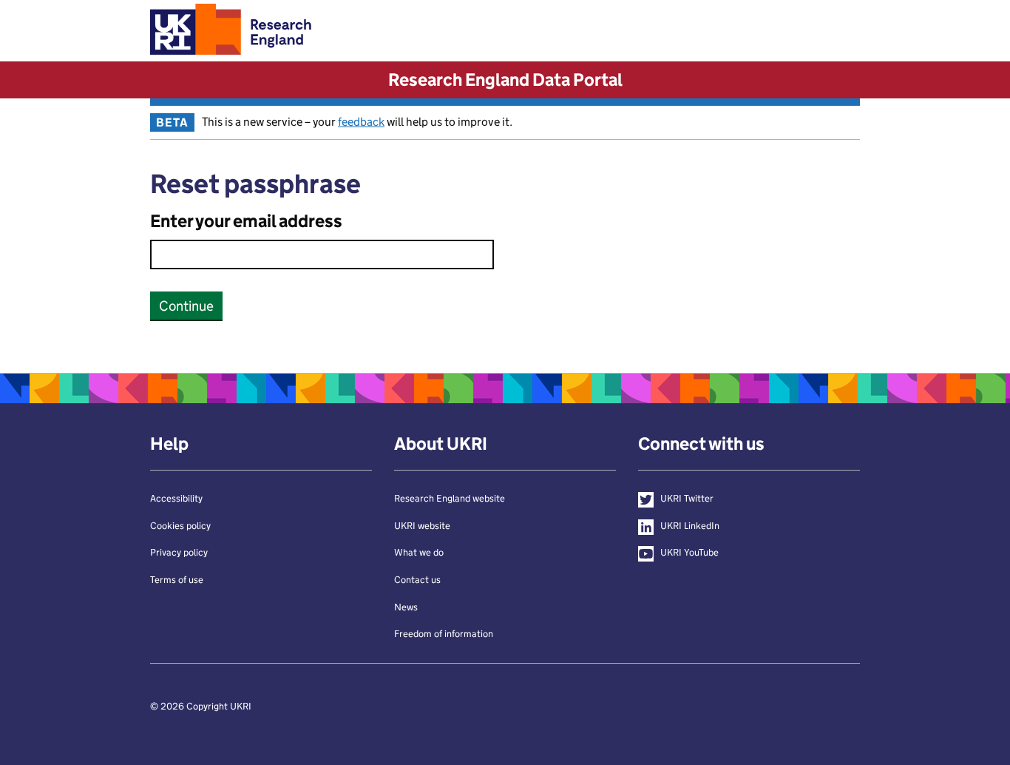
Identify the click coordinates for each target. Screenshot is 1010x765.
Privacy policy (179, 552)
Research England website (449, 498)
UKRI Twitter (687, 498)
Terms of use (176, 579)
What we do (419, 552)
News (406, 607)
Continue (186, 305)
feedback (361, 122)
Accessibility (176, 498)
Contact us (417, 579)
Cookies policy (180, 525)
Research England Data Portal (505, 79)
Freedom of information (443, 633)
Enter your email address (246, 221)
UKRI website (422, 525)
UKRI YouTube (689, 552)
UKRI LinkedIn (689, 525)
